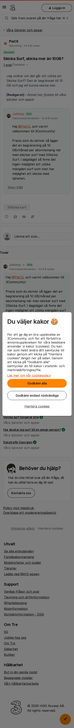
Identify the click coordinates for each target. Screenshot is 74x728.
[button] (37, 406)
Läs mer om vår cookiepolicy (29, 375)
